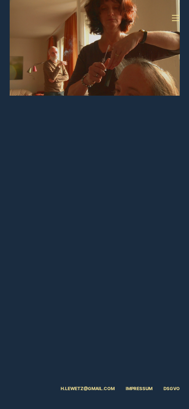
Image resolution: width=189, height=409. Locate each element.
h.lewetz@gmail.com (88, 388)
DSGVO (172, 388)
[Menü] (176, 18)
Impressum (139, 388)
